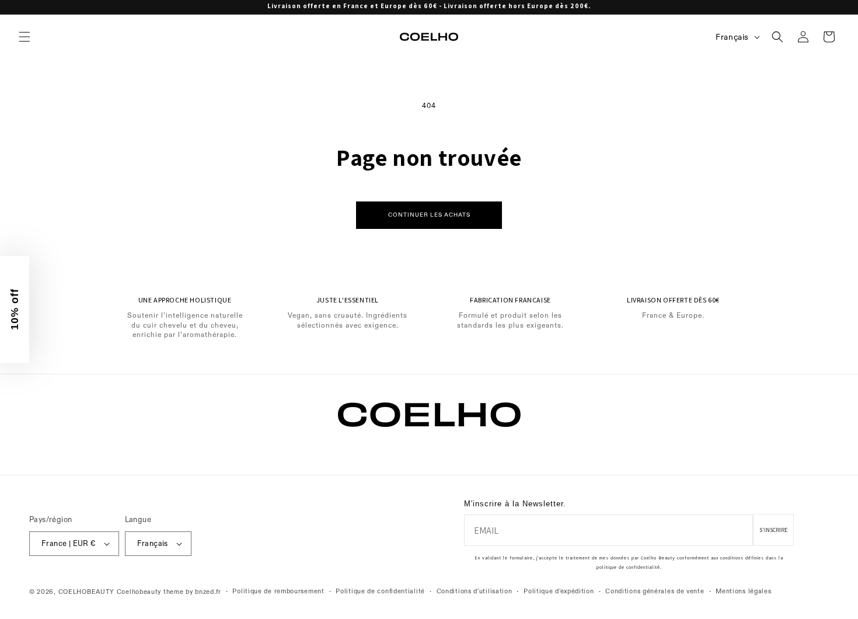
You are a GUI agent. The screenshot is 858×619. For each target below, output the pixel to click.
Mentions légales (743, 591)
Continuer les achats (429, 214)
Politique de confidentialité (380, 591)
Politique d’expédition (559, 591)
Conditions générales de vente (654, 591)
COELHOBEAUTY (86, 592)
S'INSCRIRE (773, 530)
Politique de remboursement (278, 591)
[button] (24, 37)
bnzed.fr (208, 592)
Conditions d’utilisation (474, 591)
